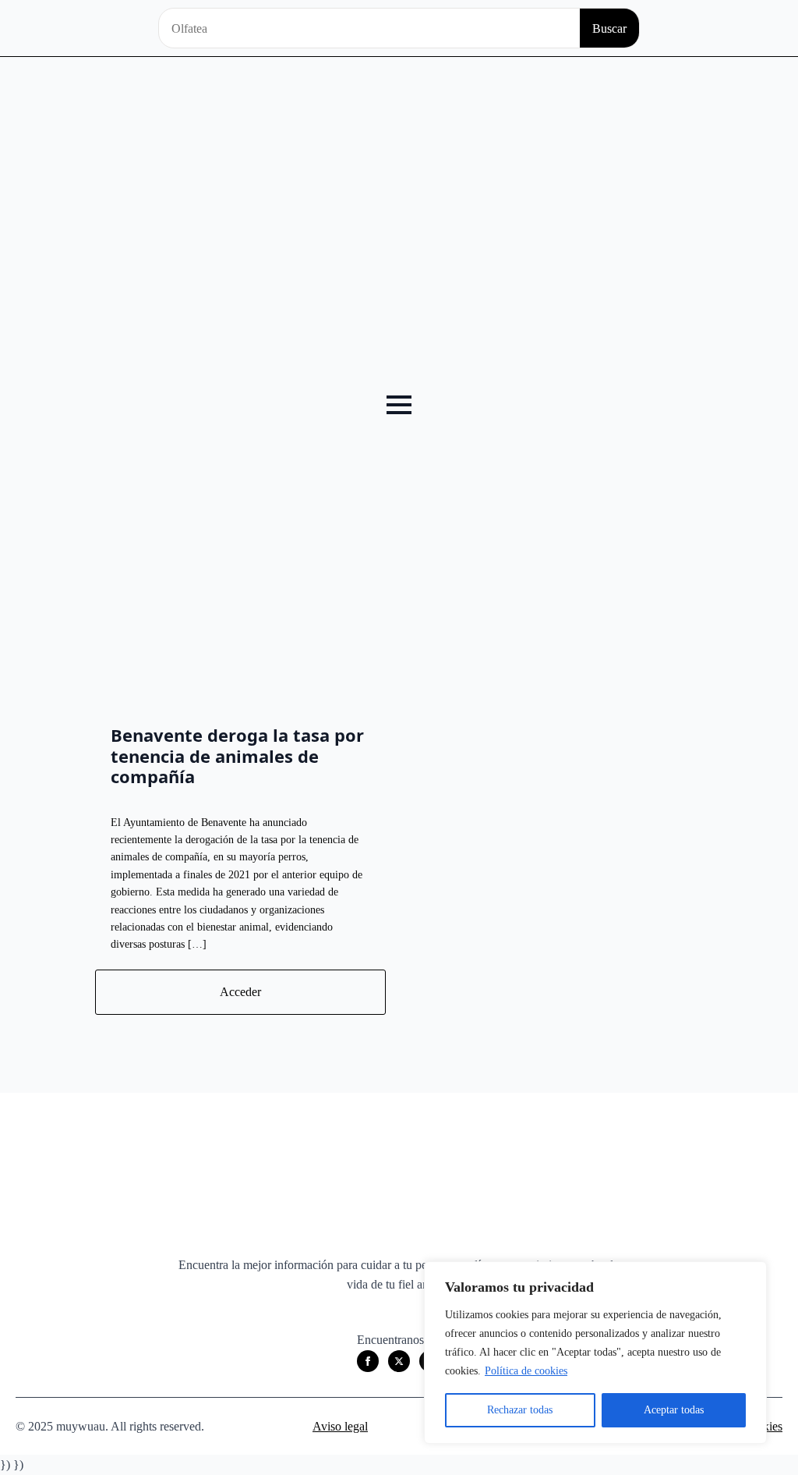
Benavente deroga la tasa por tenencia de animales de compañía (237, 755)
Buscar (609, 28)
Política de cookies (526, 1371)
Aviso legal (340, 1426)
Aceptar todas (674, 1410)
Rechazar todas (520, 1410)
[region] (595, 1352)
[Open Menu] (399, 404)
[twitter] (399, 1361)
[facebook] (368, 1361)
